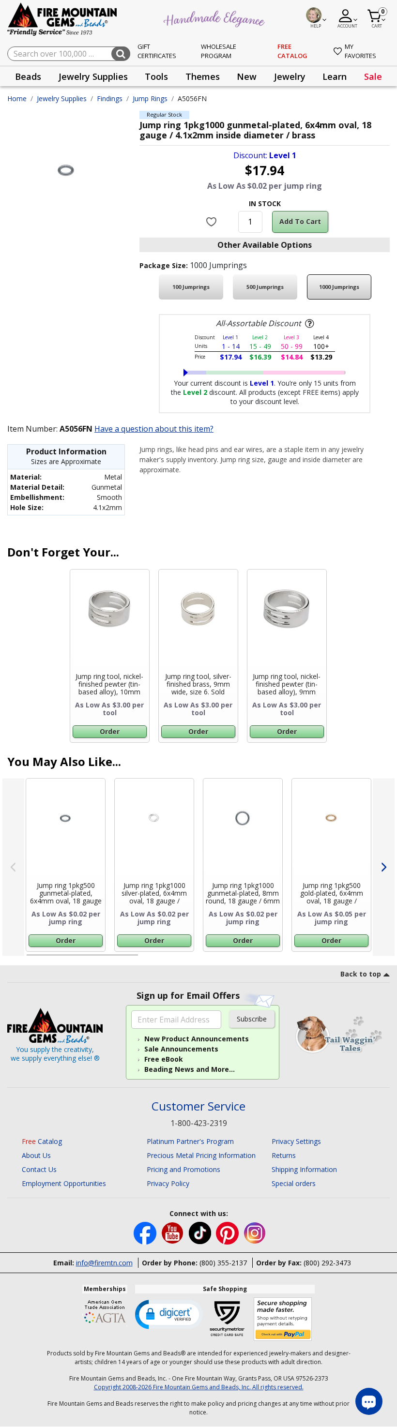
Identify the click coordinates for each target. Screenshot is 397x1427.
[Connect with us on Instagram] (255, 1232)
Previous (13, 867)
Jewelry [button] (289, 76)
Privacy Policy (168, 1183)
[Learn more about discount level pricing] (308, 324)
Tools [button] (156, 76)
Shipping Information (304, 1169)
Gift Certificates (156, 51)
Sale (373, 76)
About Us (36, 1155)
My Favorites (360, 51)
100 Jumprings (191, 286)
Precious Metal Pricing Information (201, 1155)
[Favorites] (212, 221)
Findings (109, 98)
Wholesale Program (218, 51)
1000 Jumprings (339, 286)
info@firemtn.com (104, 1262)
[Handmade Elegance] (215, 17)
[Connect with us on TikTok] (201, 1232)
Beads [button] (28, 76)
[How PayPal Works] (283, 1319)
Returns (284, 1155)
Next (384, 867)
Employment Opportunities (64, 1183)
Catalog (42, 1141)
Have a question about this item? (154, 428)
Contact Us (39, 1169)
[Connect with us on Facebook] (146, 1232)
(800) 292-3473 (327, 1262)
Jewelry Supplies (62, 98)
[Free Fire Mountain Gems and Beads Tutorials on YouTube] (173, 1232)
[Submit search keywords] (120, 53)
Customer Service (198, 1106)
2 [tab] (148, 959)
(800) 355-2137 (223, 1262)
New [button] (247, 76)
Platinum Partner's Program (190, 1141)
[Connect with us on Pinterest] (228, 1232)
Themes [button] (202, 76)
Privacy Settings (296, 1141)
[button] (169, 1313)
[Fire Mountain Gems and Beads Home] (62, 18)
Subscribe (252, 1018)
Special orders (294, 1183)
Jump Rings (150, 98)
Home (17, 98)
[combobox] (68, 53)
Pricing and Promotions (183, 1169)
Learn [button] (334, 76)
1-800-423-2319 (198, 1123)
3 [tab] (264, 959)
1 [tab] (31, 959)
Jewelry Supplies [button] (93, 76)
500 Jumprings (265, 286)
